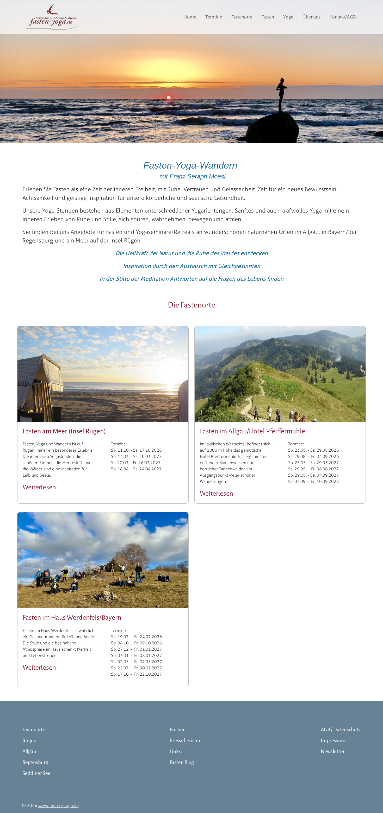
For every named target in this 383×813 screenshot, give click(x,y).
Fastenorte (241, 17)
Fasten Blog (182, 762)
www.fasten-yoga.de (58, 805)
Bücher (177, 729)
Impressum (333, 740)
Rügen (29, 740)
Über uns (311, 17)
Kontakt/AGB (342, 17)
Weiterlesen (39, 487)
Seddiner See (36, 773)
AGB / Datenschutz (341, 729)
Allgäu (29, 751)
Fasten (267, 17)
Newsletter (333, 751)
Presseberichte (186, 740)
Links (175, 751)
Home (189, 17)
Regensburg (35, 762)
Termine (213, 17)
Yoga (288, 17)
